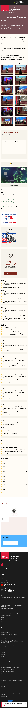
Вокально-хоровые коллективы (7, 671)
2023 (4, 468)
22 (13, 204)
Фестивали (3, 652)
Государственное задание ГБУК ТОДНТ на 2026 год (12, 287)
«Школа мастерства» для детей (7, 690)
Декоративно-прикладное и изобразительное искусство (12, 680)
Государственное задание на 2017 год (9, 424)
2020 (4, 476)
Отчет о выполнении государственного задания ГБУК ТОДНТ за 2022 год (14, 343)
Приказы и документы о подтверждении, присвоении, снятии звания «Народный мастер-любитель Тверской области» (13, 645)
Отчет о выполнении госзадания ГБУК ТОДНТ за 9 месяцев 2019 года (14, 393)
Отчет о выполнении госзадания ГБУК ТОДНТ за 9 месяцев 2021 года (14, 361)
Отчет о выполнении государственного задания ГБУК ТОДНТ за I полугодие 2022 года (14, 350)
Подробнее (5, 705)
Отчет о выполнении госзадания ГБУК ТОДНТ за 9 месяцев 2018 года (14, 409)
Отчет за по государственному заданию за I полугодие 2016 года (14, 431)
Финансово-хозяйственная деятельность (9, 634)
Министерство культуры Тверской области (9, 585)
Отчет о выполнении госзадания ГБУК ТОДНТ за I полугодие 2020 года (14, 380)
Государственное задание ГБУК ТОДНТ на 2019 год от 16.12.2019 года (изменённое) (14, 398)
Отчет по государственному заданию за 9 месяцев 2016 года (14, 430)
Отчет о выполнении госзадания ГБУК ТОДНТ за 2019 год (13, 390)
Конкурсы (3, 654)
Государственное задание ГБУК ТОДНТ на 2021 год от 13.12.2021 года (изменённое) (14, 366)
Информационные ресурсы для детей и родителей (11, 612)
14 (11, 201)
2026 (4, 461)
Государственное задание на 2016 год (9, 435)
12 (6, 201)
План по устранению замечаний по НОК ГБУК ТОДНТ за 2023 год (14, 449)
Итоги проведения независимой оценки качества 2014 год (13, 453)
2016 (4, 486)
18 (3, 204)
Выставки (3, 656)
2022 (4, 471)
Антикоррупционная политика (7, 608)
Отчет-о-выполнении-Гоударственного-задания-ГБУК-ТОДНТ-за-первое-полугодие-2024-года (14, 319)
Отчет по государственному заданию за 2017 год (11, 422)
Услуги (2, 619)
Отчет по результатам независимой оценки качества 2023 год (14, 451)
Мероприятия (4, 696)
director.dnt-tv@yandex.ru (6, 582)
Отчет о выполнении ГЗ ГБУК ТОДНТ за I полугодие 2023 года (14, 334)
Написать (10, 543)
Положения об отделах (5, 632)
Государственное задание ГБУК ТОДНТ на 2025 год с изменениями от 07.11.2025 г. (15, 296)
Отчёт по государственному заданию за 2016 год (11, 433)
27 (8, 206)
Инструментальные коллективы (7, 673)
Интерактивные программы (6, 660)
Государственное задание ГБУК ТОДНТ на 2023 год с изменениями (15, 331)
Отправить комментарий (9, 151)
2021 (4, 474)
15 (13, 201)
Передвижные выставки (6, 688)
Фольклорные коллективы (6, 678)
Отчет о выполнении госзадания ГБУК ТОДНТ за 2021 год (13, 358)
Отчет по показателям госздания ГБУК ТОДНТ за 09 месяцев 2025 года (14, 299)
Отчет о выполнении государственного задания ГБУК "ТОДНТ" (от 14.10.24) (15, 316)
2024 (4, 466)
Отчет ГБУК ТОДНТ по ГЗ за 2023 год (9, 327)
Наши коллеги (4, 621)
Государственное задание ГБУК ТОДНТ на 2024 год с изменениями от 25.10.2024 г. (15, 313)
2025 (4, 463)
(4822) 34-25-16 (4, 580)
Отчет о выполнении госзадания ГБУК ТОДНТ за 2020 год (13, 374)
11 (3, 201)
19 (6, 204)
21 (11, 204)
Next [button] (26, 506)
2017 (4, 484)
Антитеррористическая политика (8, 610)
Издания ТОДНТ (4, 603)
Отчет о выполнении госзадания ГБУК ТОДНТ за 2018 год (13, 406)
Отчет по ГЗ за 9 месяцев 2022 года (9, 348)
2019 (4, 479)
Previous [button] (2, 506)
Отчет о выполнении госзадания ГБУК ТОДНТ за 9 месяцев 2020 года (14, 377)
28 (11, 206)
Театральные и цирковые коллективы (8, 675)
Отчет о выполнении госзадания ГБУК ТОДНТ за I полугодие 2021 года (14, 364)
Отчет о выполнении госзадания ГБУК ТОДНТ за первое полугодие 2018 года (14, 412)
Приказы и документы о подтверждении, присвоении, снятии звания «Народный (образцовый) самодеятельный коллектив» (14, 637)
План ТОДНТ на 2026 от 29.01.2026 (9, 285)
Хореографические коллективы (7, 669)
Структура (3, 600)
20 (8, 204)
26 (6, 206)
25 (3, 206)
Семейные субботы (5, 658)
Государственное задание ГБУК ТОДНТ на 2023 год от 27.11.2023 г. (15, 333)
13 (8, 201)
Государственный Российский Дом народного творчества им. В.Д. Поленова (9, 589)
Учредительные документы (6, 630)
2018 (4, 481)
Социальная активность (6, 615)
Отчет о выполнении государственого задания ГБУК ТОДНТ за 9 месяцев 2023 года (14, 329)
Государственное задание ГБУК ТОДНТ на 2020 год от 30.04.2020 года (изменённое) (14, 382)
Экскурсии (3, 686)
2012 (4, 492)
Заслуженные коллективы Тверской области (10, 667)
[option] (14, 512)
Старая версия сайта (14, 185)
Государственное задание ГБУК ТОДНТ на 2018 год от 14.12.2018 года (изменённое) (14, 414)
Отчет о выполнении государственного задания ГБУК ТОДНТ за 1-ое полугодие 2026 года (15, 284)
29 (13, 206)
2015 (4, 489)
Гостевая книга (4, 623)
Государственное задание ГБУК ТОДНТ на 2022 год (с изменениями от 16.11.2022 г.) (15, 346)
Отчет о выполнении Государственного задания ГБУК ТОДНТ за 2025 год (14, 294)
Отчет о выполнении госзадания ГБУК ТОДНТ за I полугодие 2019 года (14, 396)
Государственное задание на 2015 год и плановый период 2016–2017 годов (14, 444)
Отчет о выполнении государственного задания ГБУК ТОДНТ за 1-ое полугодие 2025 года (15, 302)
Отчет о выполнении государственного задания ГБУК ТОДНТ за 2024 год (14, 311)
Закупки (2, 617)
